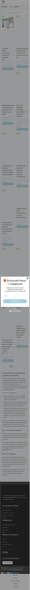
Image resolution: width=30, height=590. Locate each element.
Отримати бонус (15, 301)
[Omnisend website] (15, 310)
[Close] (27, 278)
